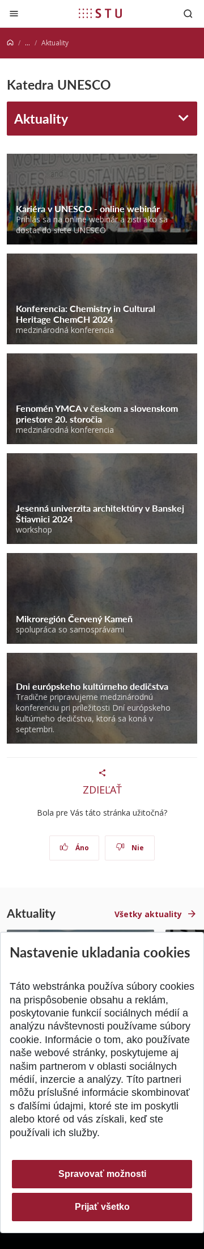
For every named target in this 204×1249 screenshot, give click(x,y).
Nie (137, 848)
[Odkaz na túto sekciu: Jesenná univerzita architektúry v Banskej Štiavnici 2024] (77, 518)
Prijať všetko (102, 1207)
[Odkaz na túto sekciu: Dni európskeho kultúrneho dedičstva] (172, 686)
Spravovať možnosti (102, 1174)
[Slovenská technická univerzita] (100, 13)
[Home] (10, 43)
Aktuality (41, 118)
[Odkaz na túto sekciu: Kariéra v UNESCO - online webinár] (164, 208)
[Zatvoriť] (14, 13)
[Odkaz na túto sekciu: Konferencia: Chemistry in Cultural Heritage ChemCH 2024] (117, 319)
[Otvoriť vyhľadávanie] (188, 13)
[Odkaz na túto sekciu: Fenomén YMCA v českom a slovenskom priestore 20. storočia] (106, 418)
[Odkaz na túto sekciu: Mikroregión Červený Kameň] (137, 618)
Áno (81, 848)
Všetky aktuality (148, 914)
